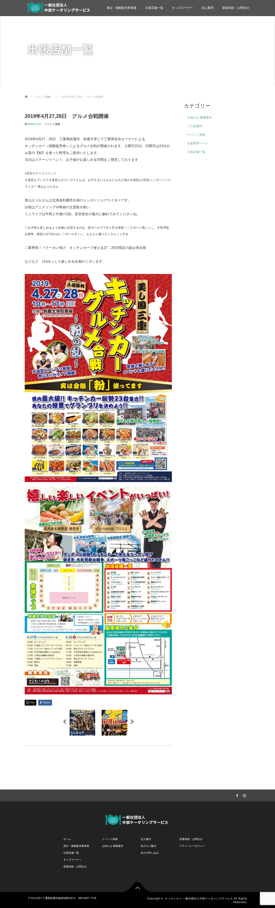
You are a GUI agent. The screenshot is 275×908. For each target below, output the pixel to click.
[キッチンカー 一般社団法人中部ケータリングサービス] (59, 6)
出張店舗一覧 (154, 7)
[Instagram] (244, 795)
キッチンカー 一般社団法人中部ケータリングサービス (199, 898)
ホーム (67, 839)
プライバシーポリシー (192, 845)
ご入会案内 (194, 126)
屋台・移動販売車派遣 (122, 7)
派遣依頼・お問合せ (235, 7)
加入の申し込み (150, 852)
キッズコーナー (182, 7)
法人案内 (208, 7)
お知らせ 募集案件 (199, 117)
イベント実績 (52, 124)
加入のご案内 (148, 845)
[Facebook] (236, 795)
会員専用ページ (197, 143)
